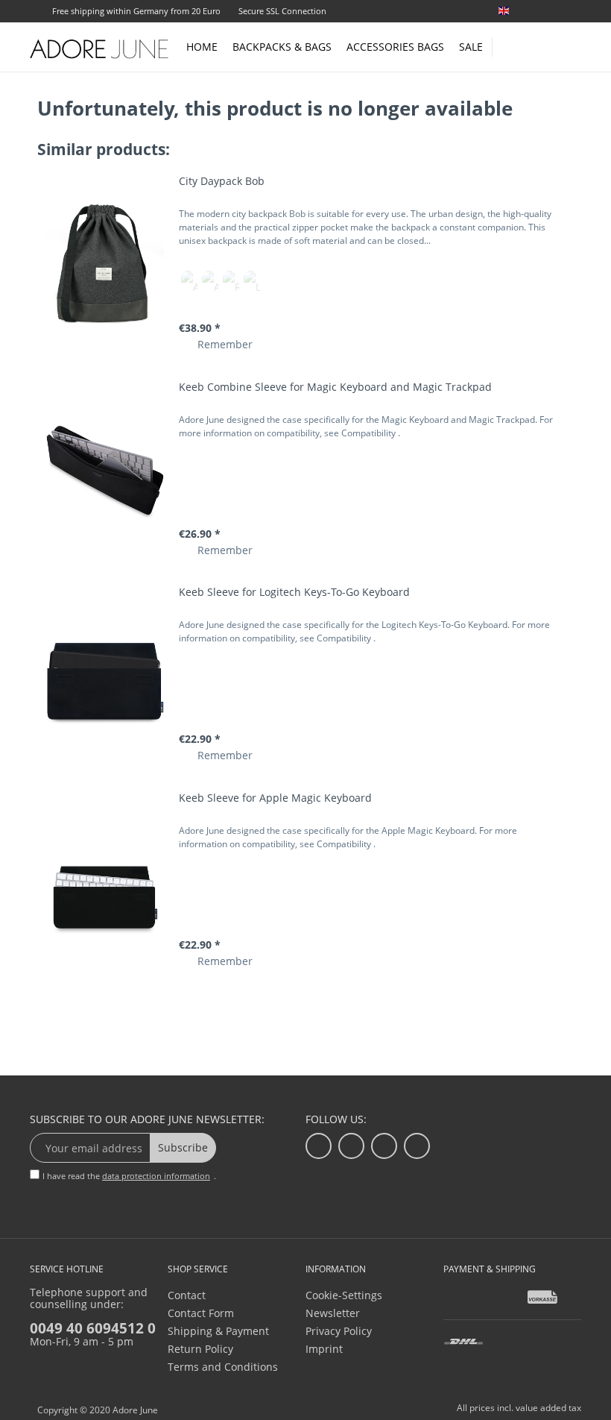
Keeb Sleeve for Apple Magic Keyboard (275, 798)
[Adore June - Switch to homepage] (100, 48)
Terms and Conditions (223, 1367)
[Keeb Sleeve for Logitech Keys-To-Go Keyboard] (104, 674)
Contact (187, 1295)
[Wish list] (575, 12)
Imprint (324, 1349)
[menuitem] (536, 10)
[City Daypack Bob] (104, 264)
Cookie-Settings (344, 1295)
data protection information (156, 1175)
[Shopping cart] (574, 46)
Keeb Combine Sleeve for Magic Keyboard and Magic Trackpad (335, 387)
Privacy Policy (339, 1331)
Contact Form (201, 1313)
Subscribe (183, 1147)
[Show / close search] (510, 43)
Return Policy (200, 1349)
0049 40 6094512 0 (93, 1328)
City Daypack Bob (222, 181)
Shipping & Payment (218, 1331)
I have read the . (129, 1175)
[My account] (544, 44)
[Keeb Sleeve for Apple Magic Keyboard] (104, 880)
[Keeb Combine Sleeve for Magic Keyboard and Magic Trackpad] (104, 469)
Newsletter (333, 1313)
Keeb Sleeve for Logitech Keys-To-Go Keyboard (294, 592)
